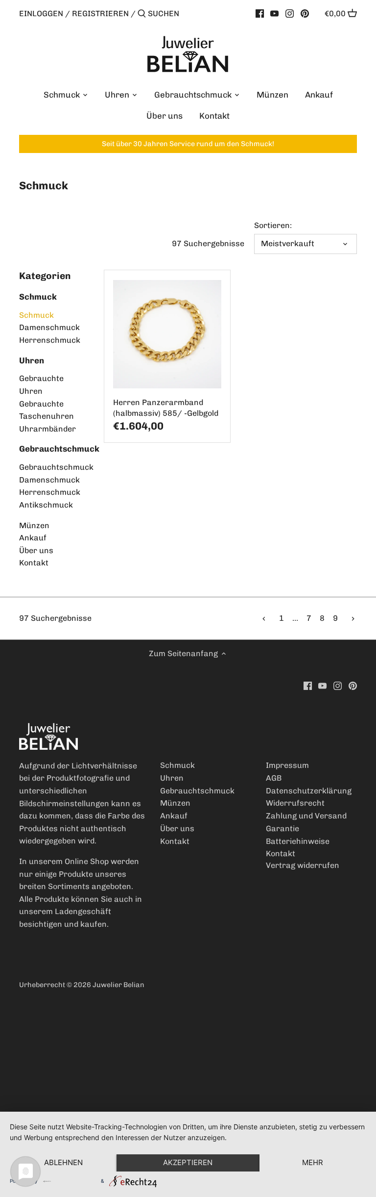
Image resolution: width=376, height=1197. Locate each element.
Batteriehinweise (297, 841)
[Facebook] (260, 13)
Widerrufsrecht (295, 803)
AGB (274, 778)
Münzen (34, 525)
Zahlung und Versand (306, 815)
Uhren (31, 360)
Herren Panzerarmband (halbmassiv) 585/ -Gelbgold (165, 408)
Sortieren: (273, 225)
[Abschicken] (142, 14)
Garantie (282, 828)
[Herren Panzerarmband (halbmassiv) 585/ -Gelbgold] (167, 334)
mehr (312, 1162)
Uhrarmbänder (47, 428)
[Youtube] (274, 13)
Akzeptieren (187, 1162)
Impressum (287, 765)
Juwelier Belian (118, 984)
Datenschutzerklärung (309, 790)
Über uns (36, 550)
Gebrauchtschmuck (59, 449)
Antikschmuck (46, 504)
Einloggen (41, 13)
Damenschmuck (49, 327)
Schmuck (38, 297)
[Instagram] (289, 13)
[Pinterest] (305, 13)
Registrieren (100, 13)
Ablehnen (63, 1162)
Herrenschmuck (49, 340)
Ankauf (33, 537)
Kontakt (33, 562)
